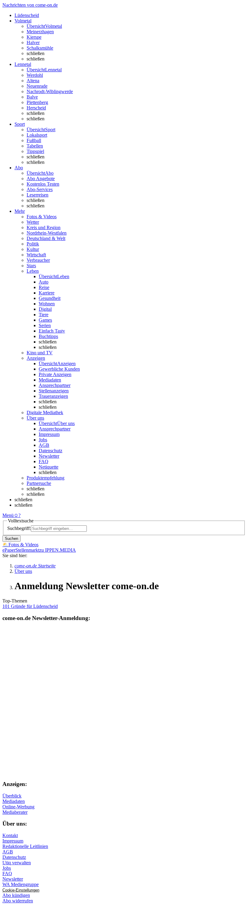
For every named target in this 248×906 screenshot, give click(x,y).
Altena (33, 80)
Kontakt (10, 835)
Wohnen (47, 303)
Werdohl (35, 75)
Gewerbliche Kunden (59, 369)
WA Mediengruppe (20, 884)
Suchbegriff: (19, 528)
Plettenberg (37, 102)
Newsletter (49, 456)
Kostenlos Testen (43, 184)
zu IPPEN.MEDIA (57, 550)
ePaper (8, 550)
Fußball (34, 140)
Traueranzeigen (53, 396)
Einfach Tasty (52, 330)
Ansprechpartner (54, 385)
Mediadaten (50, 379)
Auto (43, 281)
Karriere (46, 292)
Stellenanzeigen (54, 390)
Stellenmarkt (27, 550)
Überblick (11, 795)
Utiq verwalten (16, 862)
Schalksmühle (40, 47)
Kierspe (34, 37)
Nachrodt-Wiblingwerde (50, 91)
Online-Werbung (18, 806)
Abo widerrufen (17, 900)
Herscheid (36, 107)
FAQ (43, 461)
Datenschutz (50, 450)
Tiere (43, 314)
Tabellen (35, 145)
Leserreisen (37, 194)
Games (45, 320)
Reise (44, 287)
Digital (45, 309)
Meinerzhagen (40, 31)
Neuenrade (37, 86)
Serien (45, 325)
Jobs (43, 439)
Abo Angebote (41, 178)
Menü (8, 515)
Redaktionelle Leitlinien (25, 846)
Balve (32, 96)
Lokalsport (37, 135)
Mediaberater (15, 812)
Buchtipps (48, 336)
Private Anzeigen (55, 374)
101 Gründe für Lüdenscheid (30, 606)
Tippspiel (35, 151)
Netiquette (48, 466)
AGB (44, 445)
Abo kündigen (16, 895)
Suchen (11, 538)
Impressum (49, 434)
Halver (33, 42)
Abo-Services (40, 189)
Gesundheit (49, 298)
